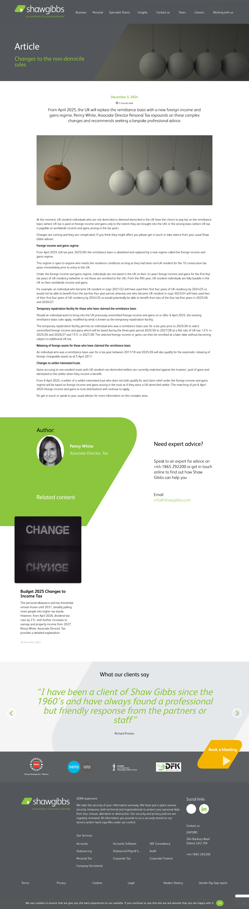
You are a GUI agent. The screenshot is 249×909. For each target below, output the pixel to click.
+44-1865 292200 (198, 854)
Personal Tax (84, 858)
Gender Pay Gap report (213, 883)
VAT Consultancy (160, 843)
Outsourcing (84, 851)
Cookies (97, 883)
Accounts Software (124, 843)
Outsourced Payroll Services (128, 851)
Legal (131, 883)
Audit (153, 851)
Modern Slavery (173, 883)
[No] (244, 903)
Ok (220, 903)
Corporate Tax (122, 858)
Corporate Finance (161, 858)
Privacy (61, 883)
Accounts (82, 843)
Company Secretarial (89, 866)
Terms (25, 883)
